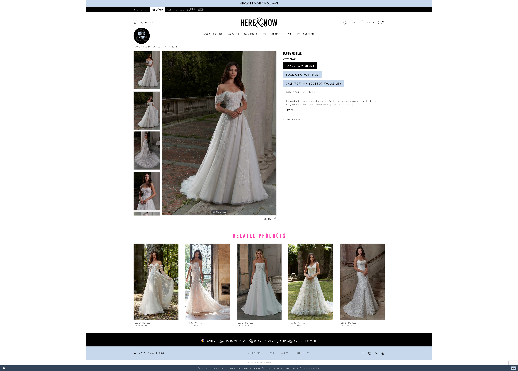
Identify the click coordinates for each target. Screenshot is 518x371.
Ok (513, 368)
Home (137, 47)
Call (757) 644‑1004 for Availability (313, 83)
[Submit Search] (346, 22)
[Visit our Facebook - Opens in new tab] (363, 353)
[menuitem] (143, 22)
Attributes (309, 92)
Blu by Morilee (151, 47)
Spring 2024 (170, 47)
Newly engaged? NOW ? (259, 3)
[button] (370, 22)
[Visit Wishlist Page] (377, 22)
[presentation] (156, 282)
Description (292, 92)
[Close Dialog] (4, 368)
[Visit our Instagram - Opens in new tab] (370, 353)
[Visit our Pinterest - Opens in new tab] (376, 353)
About (285, 353)
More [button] (290, 110)
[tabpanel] (147, 71)
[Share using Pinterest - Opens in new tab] (275, 218)
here (317, 368)
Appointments (255, 353)
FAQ (272, 353)
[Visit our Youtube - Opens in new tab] (382, 353)
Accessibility (302, 353)
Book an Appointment (303, 74)
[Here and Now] (259, 22)
